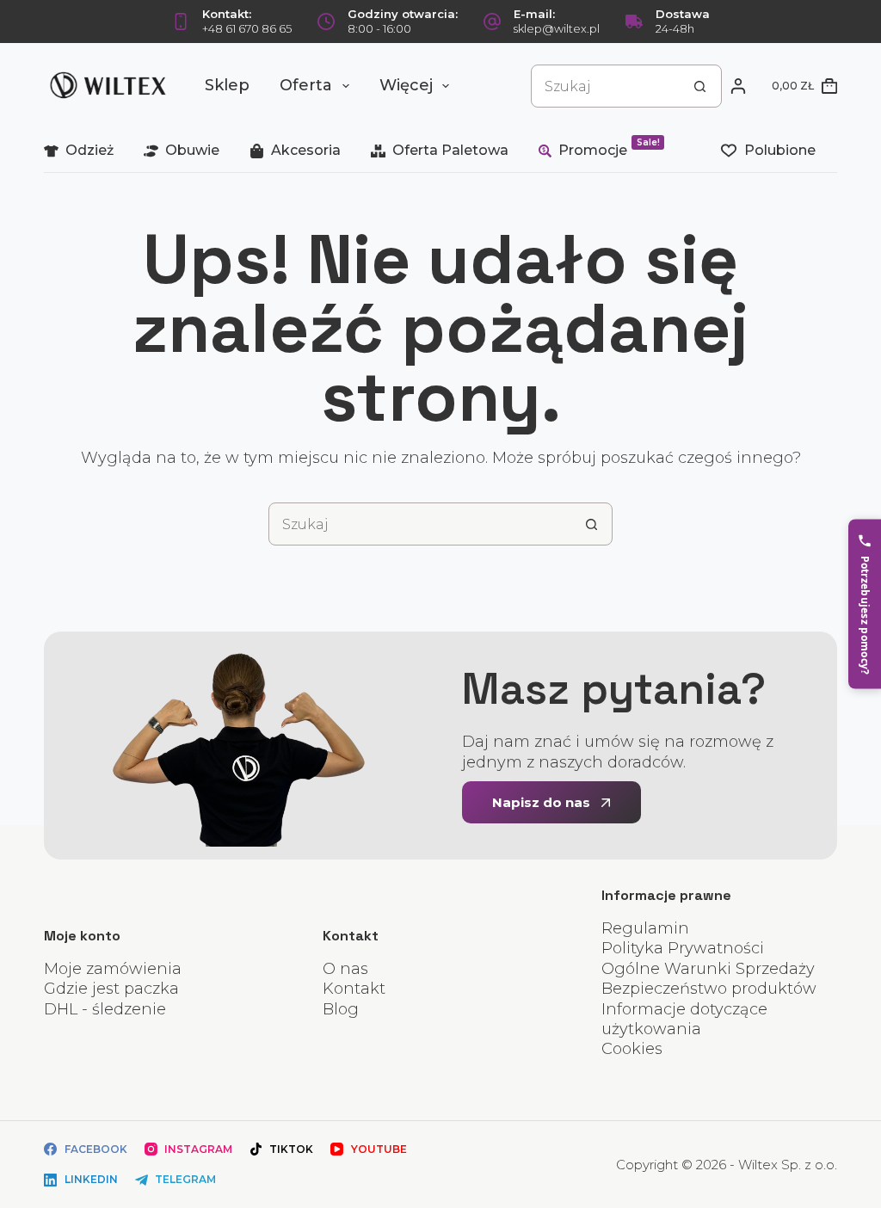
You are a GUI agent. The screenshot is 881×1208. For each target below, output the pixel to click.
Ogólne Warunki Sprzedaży (708, 968)
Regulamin (645, 928)
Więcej (406, 85)
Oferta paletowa (450, 150)
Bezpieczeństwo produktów (708, 988)
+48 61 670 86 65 (247, 28)
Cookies (631, 1048)
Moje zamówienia (113, 968)
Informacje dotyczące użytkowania (684, 1019)
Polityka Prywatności (682, 948)
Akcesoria (306, 150)
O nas (345, 968)
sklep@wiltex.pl (557, 28)
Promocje (609, 147)
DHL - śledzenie (105, 1009)
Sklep (227, 85)
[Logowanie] (738, 86)
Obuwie (192, 150)
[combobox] (606, 86)
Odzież (89, 150)
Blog (341, 1009)
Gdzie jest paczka (111, 988)
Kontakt (354, 988)
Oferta (306, 85)
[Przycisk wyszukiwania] (700, 86)
